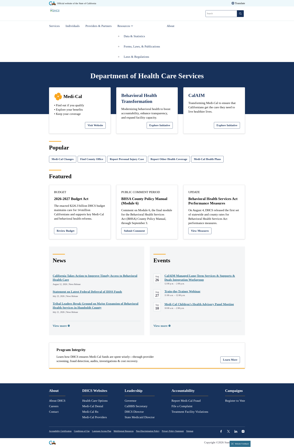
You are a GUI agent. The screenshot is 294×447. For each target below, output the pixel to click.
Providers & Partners (98, 26)
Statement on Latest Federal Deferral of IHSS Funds (87, 291)
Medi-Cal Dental (92, 406)
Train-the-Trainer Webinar (182, 291)
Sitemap (189, 431)
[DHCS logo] (67, 13)
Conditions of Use (82, 431)
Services (54, 26)
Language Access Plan (101, 431)
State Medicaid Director (140, 417)
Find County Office (91, 159)
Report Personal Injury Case (127, 159)
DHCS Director (134, 411)
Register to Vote (235, 400)
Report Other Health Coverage (169, 159)
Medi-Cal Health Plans (207, 159)
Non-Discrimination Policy (147, 431)
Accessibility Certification (60, 431)
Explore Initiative (159, 125)
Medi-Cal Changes (63, 159)
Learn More (230, 359)
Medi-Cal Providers (94, 417)
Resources (123, 26)
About (170, 26)
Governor (130, 400)
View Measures (200, 230)
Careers (53, 406)
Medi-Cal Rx (90, 411)
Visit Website (95, 125)
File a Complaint (182, 406)
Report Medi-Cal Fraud (186, 400)
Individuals (73, 26)
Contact (54, 411)
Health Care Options (95, 400)
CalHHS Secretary (136, 406)
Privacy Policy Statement (173, 431)
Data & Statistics (134, 36)
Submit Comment (134, 230)
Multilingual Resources (124, 431)
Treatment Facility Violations (190, 411)
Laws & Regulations (136, 56)
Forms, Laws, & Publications (142, 46)
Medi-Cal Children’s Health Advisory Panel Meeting (199, 304)
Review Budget (65, 230)
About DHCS (57, 400)
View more (60, 325)
